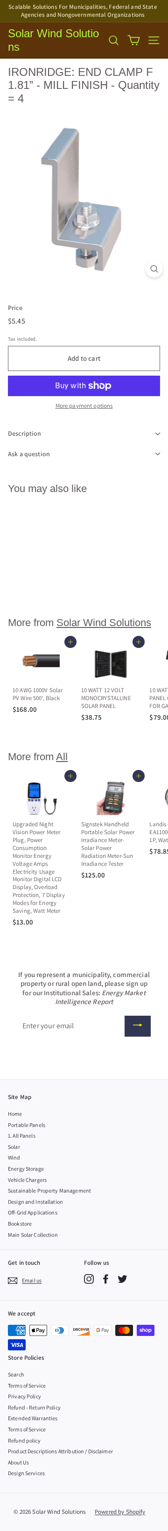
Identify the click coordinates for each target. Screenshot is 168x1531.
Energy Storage (26, 1168)
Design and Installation (35, 1201)
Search (16, 1374)
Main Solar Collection (33, 1234)
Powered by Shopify (120, 1512)
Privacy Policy (24, 1396)
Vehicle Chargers (27, 1179)
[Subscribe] (138, 1026)
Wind (14, 1157)
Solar (14, 1146)
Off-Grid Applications (32, 1212)
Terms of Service (27, 1385)
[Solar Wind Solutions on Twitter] (122, 1279)
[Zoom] (154, 268)
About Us (18, 1462)
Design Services (26, 1473)
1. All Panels (21, 1135)
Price (15, 308)
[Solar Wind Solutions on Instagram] (89, 1279)
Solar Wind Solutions (53, 40)
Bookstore (20, 1223)
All (62, 756)
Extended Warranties (32, 1418)
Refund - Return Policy (34, 1407)
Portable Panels (26, 1124)
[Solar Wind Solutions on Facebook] (106, 1279)
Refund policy (24, 1440)
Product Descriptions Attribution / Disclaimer (60, 1451)
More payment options (84, 406)
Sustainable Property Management (49, 1190)
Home (15, 1113)
